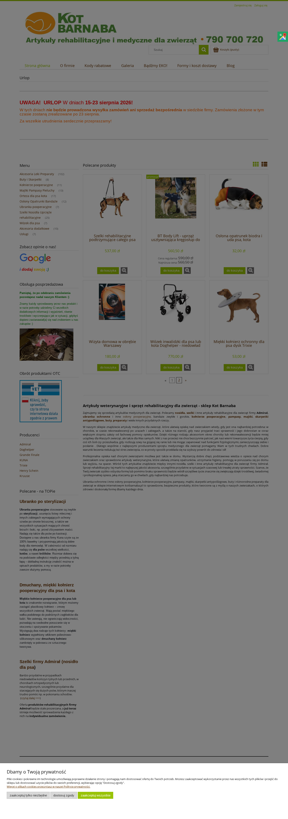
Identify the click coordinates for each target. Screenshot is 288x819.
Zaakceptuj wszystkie (95, 795)
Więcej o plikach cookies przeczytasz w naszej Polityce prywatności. (48, 786)
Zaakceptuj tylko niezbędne (28, 795)
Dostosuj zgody (63, 795)
